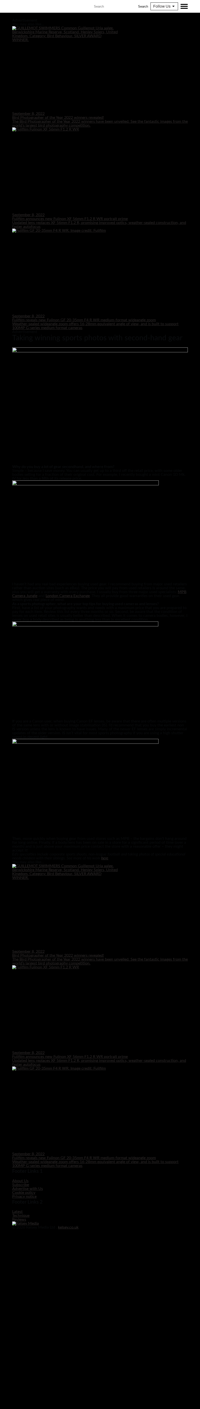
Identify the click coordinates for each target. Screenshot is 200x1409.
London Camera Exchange (68, 596)
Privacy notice (24, 1196)
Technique (21, 1216)
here (104, 858)
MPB (182, 592)
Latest (17, 1212)
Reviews (19, 1219)
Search (143, 6)
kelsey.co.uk (68, 1227)
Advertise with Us (27, 1189)
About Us (20, 1181)
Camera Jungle (24, 596)
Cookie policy (23, 1193)
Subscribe (20, 1185)
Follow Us (161, 6)
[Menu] (184, 6)
